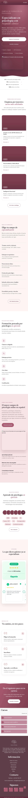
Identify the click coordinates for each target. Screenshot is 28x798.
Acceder (25, 2)
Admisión (13, 769)
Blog (13, 771)
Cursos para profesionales (10, 726)
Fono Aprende (7, 731)
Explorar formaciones (14, 39)
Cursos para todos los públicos (11, 722)
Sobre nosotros (13, 762)
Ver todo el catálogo (14, 205)
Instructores (13, 765)
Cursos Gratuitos (8, 717)
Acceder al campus (14, 44)
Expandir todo (24, 713)
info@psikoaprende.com (19, 780)
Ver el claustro (14, 529)
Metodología (13, 767)
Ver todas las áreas (14, 301)
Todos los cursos (13, 760)
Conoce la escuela (8, 425)
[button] (19, 2)
